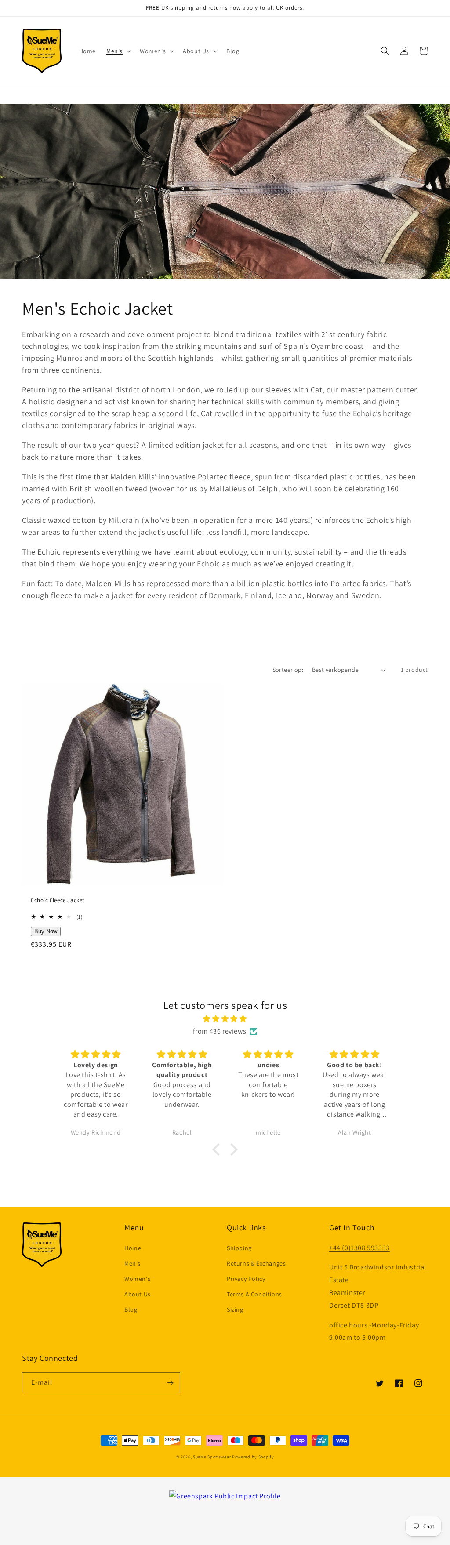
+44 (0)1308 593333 (359, 1247)
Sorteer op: (287, 670)
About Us (137, 1294)
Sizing (235, 1309)
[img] (224, 1019)
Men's (132, 1263)
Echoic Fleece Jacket (57, 900)
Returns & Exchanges (256, 1263)
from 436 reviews (220, 1031)
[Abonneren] (170, 1382)
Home (132, 1248)
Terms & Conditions (254, 1294)
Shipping (239, 1248)
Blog (130, 1309)
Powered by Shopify (253, 1457)
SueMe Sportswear (212, 1457)
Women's (137, 1279)
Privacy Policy (246, 1279)
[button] (117, 51)
